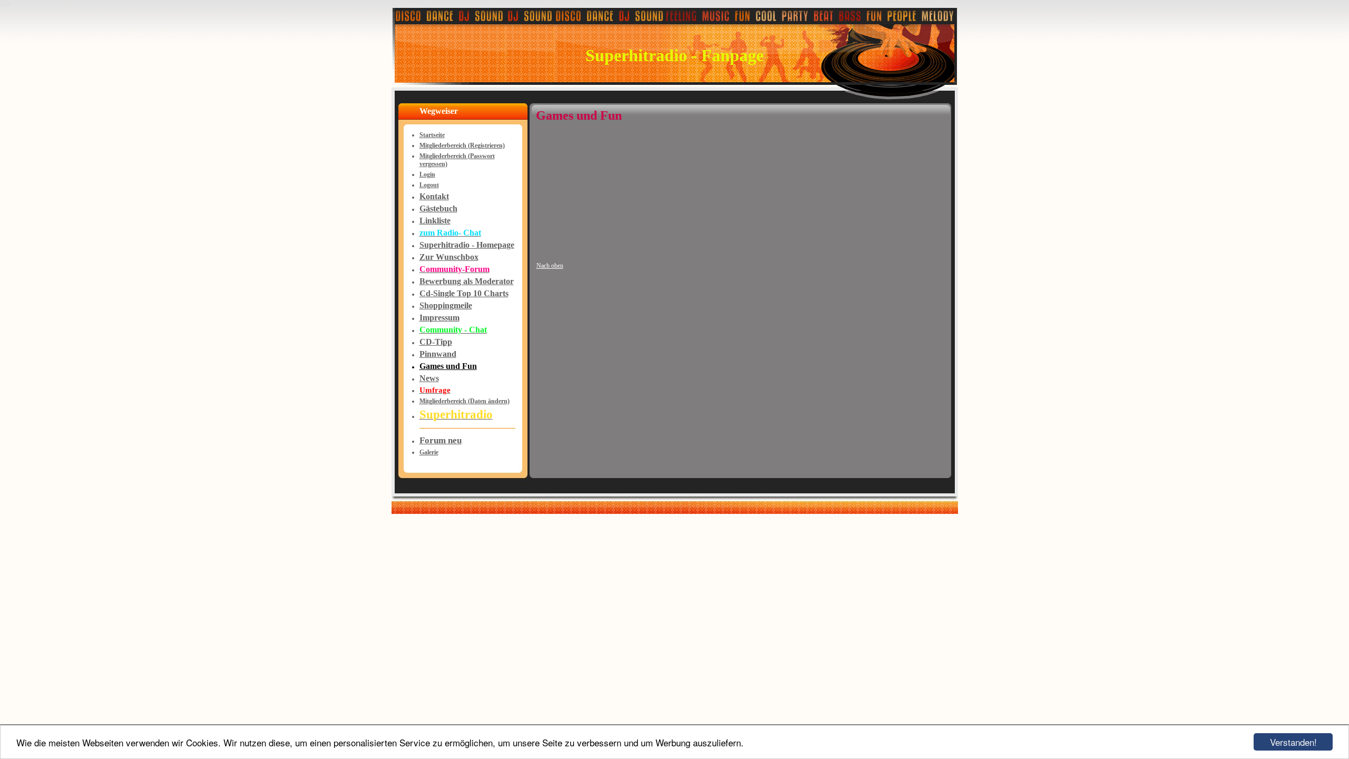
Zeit (4, 3)
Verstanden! (1293, 741)
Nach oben (549, 265)
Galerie (428, 452)
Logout (429, 185)
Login (427, 174)
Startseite (432, 135)
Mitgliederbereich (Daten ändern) (464, 401)
